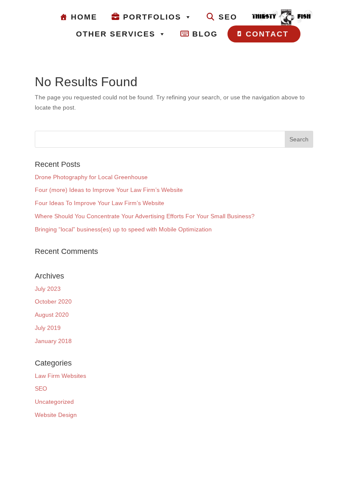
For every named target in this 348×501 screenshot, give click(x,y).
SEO (228, 17)
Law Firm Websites (60, 375)
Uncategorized (54, 401)
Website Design (56, 414)
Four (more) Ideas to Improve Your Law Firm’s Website (109, 189)
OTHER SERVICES (115, 34)
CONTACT (267, 34)
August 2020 (52, 314)
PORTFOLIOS (152, 17)
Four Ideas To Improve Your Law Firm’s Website (99, 203)
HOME (84, 17)
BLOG (205, 34)
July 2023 (48, 288)
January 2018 (53, 341)
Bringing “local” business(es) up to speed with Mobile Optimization (123, 229)
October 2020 (53, 301)
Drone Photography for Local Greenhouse (91, 177)
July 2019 (48, 327)
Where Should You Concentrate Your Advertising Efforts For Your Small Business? (145, 216)
